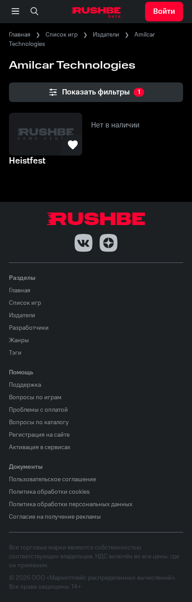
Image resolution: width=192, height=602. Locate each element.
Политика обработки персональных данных (71, 504)
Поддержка (25, 385)
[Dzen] (108, 243)
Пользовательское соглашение (52, 479)
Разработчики (29, 328)
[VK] (83, 243)
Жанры (19, 340)
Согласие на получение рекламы (55, 516)
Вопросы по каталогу (39, 422)
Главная (19, 34)
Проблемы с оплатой (38, 409)
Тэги (15, 352)
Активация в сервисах (40, 447)
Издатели (106, 34)
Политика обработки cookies (49, 491)
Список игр (62, 34)
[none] (34, 11)
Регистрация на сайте (39, 434)
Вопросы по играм (35, 397)
